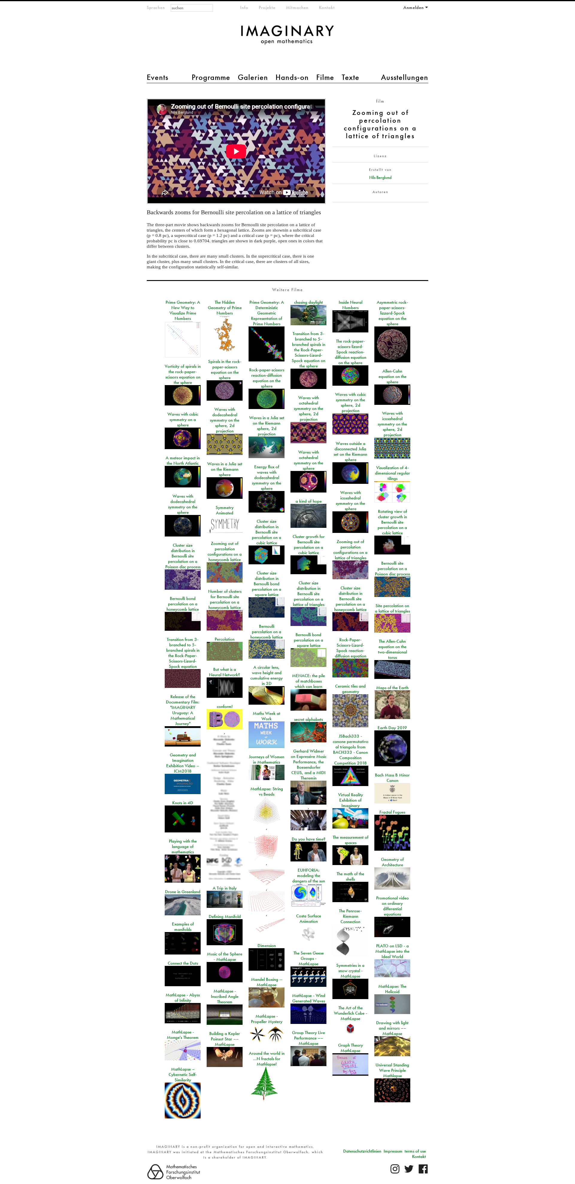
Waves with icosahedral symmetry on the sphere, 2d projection (392, 424)
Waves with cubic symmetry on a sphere (182, 419)
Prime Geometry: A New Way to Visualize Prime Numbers (183, 310)
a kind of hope (309, 501)
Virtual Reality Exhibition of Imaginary (350, 800)
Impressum (393, 1151)
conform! (225, 706)
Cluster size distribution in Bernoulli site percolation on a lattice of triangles (308, 593)
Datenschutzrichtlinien (362, 1151)
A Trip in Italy (225, 888)
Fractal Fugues (392, 812)
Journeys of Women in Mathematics (266, 759)
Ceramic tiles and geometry (350, 688)
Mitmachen (297, 7)
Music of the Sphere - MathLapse (224, 956)
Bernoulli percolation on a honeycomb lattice (266, 632)
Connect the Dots (183, 963)
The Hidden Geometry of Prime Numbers (225, 308)
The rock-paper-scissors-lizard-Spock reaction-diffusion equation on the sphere (350, 351)
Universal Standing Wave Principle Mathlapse (392, 1070)
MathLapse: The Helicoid (392, 989)
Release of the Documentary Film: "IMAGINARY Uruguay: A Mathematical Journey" (182, 710)
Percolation (224, 639)
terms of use (415, 1151)
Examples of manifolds (183, 926)
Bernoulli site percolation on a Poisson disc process (392, 568)
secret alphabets (308, 719)
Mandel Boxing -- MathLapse (266, 982)
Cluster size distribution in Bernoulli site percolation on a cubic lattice (266, 532)
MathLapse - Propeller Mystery (266, 1018)
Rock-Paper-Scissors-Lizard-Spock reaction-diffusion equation (350, 648)
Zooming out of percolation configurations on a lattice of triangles (350, 549)
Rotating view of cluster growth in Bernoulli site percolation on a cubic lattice (392, 522)
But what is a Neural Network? (224, 672)
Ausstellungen (404, 77)
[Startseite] (287, 38)
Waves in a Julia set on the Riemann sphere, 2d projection (266, 426)
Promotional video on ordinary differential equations (392, 906)
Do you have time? (309, 839)
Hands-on (292, 77)
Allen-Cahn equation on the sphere (392, 376)
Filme (325, 77)
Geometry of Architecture (392, 862)
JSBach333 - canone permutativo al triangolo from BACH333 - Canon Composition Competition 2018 (350, 749)
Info (244, 7)
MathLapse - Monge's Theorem (183, 1034)
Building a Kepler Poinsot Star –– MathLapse (224, 1039)
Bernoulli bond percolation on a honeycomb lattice (183, 604)
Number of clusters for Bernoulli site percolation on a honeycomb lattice (224, 599)
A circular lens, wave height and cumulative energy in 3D (266, 675)
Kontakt (327, 7)
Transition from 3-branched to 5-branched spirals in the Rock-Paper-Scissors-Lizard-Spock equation (182, 653)
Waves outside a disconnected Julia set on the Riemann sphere (350, 451)
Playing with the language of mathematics (183, 846)
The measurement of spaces (350, 840)
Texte (350, 77)
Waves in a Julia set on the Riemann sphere (224, 469)
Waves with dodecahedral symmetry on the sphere (182, 504)
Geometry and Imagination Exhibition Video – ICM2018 (182, 763)
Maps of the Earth (392, 687)
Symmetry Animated (225, 510)
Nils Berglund (380, 177)
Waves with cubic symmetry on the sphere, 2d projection (350, 402)
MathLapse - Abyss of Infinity (183, 997)
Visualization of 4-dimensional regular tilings (392, 473)
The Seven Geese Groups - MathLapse (308, 958)
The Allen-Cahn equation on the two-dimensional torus (392, 649)
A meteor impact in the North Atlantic (183, 460)
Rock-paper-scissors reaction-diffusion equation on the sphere (266, 378)
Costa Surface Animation (308, 918)
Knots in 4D (182, 802)
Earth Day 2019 (392, 727)
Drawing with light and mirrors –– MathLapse (392, 1028)
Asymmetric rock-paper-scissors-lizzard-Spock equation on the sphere (392, 313)
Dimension (267, 945)
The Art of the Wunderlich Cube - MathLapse (350, 1013)
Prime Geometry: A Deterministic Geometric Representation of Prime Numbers (266, 313)
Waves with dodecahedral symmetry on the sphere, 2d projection (224, 420)
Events (157, 77)
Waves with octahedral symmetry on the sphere (308, 460)
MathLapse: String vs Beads (266, 791)
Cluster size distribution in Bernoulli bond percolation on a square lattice (266, 583)
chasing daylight (308, 302)
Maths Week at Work (266, 716)
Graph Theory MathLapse (350, 1047)
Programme (211, 77)
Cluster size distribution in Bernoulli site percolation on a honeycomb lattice (350, 598)
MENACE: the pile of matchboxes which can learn (308, 681)
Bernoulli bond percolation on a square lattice (308, 640)
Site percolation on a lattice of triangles (392, 608)
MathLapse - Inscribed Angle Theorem (224, 996)
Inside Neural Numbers (350, 305)
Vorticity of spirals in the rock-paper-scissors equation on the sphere (183, 374)
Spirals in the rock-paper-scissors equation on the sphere (224, 369)
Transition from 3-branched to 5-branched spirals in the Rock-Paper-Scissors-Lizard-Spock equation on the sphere (308, 350)
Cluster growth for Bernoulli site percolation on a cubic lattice (309, 544)
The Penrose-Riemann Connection (350, 916)
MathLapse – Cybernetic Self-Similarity (183, 1074)
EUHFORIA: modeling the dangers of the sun (308, 875)
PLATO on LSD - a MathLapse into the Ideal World (392, 951)
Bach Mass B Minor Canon (392, 777)
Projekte (267, 7)
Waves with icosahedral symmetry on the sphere (350, 500)
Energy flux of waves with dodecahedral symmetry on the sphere (266, 477)
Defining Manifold (225, 916)
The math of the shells (350, 876)
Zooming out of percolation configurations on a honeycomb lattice (225, 551)
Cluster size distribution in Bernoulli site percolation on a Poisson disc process (182, 555)
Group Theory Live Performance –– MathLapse (308, 1038)
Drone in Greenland (182, 891)
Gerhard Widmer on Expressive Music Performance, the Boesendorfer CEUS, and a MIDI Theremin (308, 764)
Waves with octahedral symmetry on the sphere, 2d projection (308, 408)
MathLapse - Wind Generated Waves (308, 998)
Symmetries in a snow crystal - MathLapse (350, 971)
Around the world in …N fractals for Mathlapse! (267, 1059)
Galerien (253, 77)
